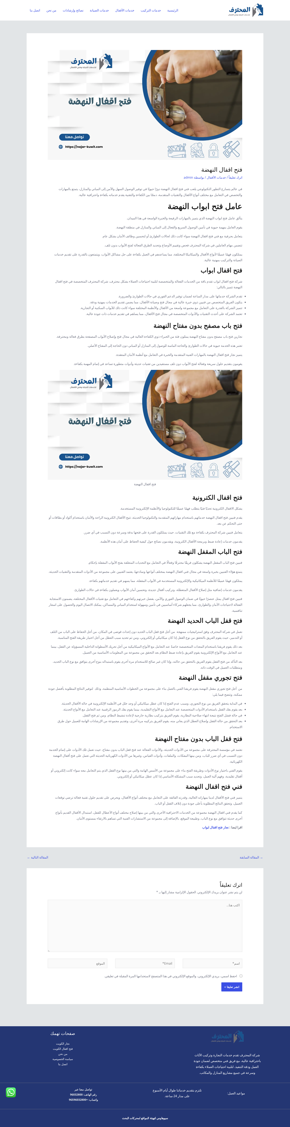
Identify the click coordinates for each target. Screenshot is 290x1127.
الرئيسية (172, 10)
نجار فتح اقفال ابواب (215, 827)
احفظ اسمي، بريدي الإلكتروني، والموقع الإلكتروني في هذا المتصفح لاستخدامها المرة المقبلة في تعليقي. (170, 976)
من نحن (51, 10)
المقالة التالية (37, 857)
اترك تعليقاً (235, 177)
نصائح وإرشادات (73, 10)
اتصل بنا (35, 10)
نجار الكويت (63, 1043)
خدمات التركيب (151, 10)
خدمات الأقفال (124, 10)
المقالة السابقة (251, 857)
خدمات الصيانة (99, 10)
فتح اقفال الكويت (63, 1049)
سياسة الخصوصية (62, 1059)
